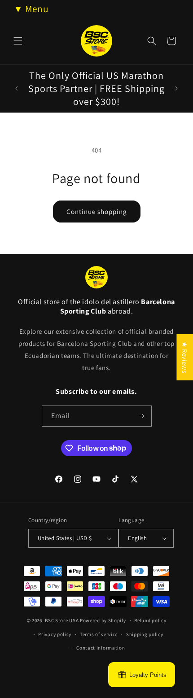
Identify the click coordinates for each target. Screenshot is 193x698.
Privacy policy (54, 634)
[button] (18, 41)
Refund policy (150, 620)
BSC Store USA (62, 620)
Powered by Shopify (103, 620)
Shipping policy (144, 634)
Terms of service (99, 634)
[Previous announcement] (16, 88)
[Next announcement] (176, 88)
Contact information (100, 648)
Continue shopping (96, 211)
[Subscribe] (141, 416)
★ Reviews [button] (184, 357)
